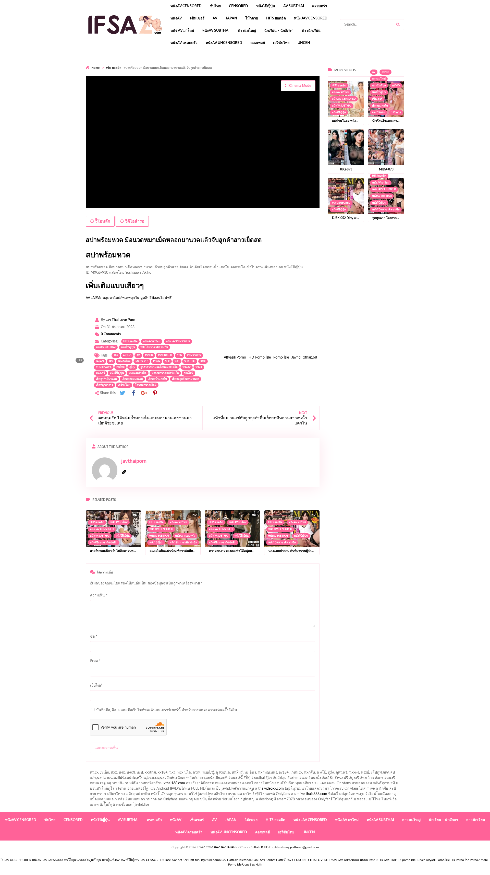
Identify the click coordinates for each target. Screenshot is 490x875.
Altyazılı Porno (235, 357)
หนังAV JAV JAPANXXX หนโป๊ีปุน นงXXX (59, 859)
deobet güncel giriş (340, 69)
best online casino (383, 80)
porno (90, 64)
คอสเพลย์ (257, 43)
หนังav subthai (215, 30)
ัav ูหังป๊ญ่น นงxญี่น (99, 859)
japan (231, 18)
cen (179, 355)
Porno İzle (281, 357)
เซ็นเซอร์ (197, 18)
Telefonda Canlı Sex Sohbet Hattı (260, 859)
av (215, 18)
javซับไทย (124, 361)
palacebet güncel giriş (256, 64)
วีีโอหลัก (102, 221)
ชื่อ (93, 636)
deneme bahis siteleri (425, 75)
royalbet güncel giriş (149, 64)
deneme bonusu (174, 80)
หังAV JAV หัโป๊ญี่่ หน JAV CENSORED (137, 859)
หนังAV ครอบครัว (184, 43)
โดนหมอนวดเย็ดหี (145, 385)
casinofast (143, 69)
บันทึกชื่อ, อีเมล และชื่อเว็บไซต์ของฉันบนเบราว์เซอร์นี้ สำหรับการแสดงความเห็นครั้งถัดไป (166, 710)
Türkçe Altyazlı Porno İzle (433, 859)
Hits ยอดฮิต (276, 18)
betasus (118, 85)
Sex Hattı (228, 859)
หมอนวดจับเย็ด (137, 373)
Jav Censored (341, 203)
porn (156, 361)
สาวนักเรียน (311, 30)
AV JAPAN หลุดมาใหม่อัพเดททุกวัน (112, 298)
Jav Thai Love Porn (120, 320)
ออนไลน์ (188, 373)
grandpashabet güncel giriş (441, 64)
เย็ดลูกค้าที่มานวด (106, 379)
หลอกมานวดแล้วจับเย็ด (165, 373)
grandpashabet (405, 64)
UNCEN (304, 43)
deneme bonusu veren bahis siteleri (297, 80)
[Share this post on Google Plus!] (144, 393)
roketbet (274, 85)
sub (177, 361)
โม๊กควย (251, 18)
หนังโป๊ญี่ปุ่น (265, 6)
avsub (149, 355)
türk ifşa (200, 859)
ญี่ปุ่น (132, 367)
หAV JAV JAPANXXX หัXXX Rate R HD (357, 859)
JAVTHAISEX (392, 859)
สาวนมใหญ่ (247, 30)
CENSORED (194, 355)
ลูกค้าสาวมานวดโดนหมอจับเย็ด (159, 367)
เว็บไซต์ (96, 685)
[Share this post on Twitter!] (122, 393)
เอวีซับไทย (281, 43)
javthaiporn (133, 461)
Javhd (296, 357)
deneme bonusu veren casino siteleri (376, 75)
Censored (238, 6)
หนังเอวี (100, 373)
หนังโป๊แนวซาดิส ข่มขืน (154, 347)
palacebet (276, 69)
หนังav (176, 18)
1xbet (484, 80)
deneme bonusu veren (409, 69)
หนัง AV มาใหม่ (182, 30)
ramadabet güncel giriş (334, 64)
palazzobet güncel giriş (294, 64)
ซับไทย (215, 6)
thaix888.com (316, 794)
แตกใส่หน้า (378, 112)
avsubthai (165, 355)
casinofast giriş (235, 85)
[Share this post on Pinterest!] (155, 393)
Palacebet (123, 69)
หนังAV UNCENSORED (224, 43)
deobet (111, 75)
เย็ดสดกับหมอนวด (132, 379)
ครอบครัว (319, 6)
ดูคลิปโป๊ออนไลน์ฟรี (156, 298)
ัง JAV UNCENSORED (16, 859)
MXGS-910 (142, 361)
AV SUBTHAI (293, 6)
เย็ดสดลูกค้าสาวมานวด (185, 379)
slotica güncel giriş (221, 64)
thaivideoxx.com (271, 788)
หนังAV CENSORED (186, 6)
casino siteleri (456, 75)
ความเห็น (98, 595)
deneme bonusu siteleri (347, 80)
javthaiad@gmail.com (304, 847)
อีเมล (95, 661)
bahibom (162, 69)
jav (111, 361)
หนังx (198, 367)
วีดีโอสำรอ (134, 221)
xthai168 (310, 357)
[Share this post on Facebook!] (133, 393)
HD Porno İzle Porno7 (465, 859)
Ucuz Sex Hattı (252, 864)
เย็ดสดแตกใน (380, 106)
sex (167, 361)
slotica (126, 75)
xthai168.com (174, 783)
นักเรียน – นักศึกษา (278, 30)
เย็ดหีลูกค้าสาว (104, 385)
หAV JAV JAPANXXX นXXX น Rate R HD (241, 847)
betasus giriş (98, 85)
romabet (257, 85)
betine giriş (181, 69)
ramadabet (286, 75)
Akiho (127, 355)
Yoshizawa (104, 367)
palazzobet (456, 69)
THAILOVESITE (320, 859)
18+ (116, 355)
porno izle (104, 64)
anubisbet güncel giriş (372, 64)
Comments (111, 334)
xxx (203, 361)
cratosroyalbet (188, 85)
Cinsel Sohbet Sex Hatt (178, 859)
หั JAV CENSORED (296, 859)
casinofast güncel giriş (186, 64)
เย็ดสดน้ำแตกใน (157, 379)
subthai (189, 361)
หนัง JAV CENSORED (310, 18)
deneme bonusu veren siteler (321, 75)
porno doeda (123, 64)
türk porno (213, 859)
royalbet (437, 69)
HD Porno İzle (260, 357)
